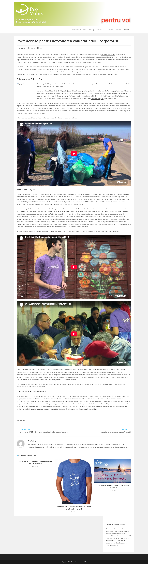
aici (83, 204)
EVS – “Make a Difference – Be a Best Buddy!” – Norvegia (113, 486)
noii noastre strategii (108, 54)
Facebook (92, 231)
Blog (41, 48)
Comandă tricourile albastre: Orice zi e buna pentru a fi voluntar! (74, 507)
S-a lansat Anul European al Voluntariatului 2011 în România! (35, 462)
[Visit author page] (21, 443)
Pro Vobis (22, 48)
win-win (22, 421)
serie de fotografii (97, 99)
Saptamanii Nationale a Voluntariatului (79, 369)
